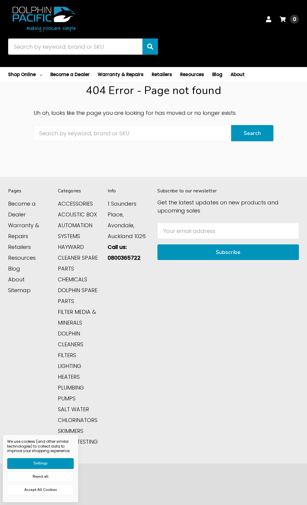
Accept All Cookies (40, 489)
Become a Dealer (70, 74)
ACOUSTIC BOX (77, 214)
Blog (217, 74)
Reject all (41, 476)
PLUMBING (71, 387)
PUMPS (67, 398)
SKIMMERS (70, 431)
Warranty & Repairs (121, 74)
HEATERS (69, 377)
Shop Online (22, 74)
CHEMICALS (72, 279)
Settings (41, 463)
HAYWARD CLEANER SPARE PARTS (78, 257)
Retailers (162, 74)
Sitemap (19, 290)
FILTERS (67, 355)
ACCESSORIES (75, 203)
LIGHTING (69, 366)
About (238, 74)
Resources (192, 74)
